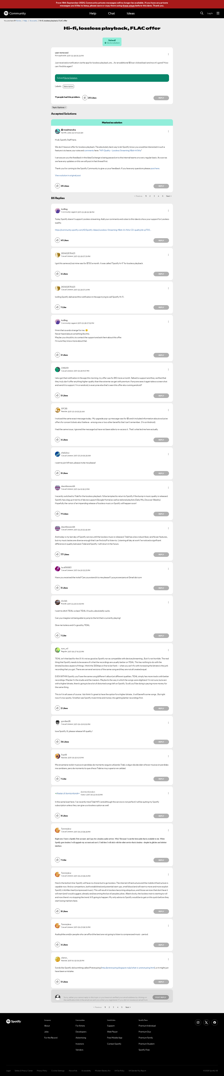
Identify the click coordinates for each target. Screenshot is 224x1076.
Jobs (46, 1031)
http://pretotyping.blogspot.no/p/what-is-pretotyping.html (128, 967)
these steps (128, 5)
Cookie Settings (58, 1070)
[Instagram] (198, 1022)
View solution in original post (68, 175)
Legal (8, 1070)
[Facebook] (215, 1022)
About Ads (73, 1070)
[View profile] (57, 131)
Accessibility (86, 1070)
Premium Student (147, 1043)
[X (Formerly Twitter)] (206, 1022)
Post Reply (160, 997)
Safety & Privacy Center (24, 1070)
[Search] (202, 13)
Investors (80, 1043)
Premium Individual (147, 1025)
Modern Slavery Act (102, 1070)
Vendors (79, 1049)
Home (18, 20)
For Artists (80, 1025)
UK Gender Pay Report (137, 1070)
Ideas (131, 13)
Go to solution (113, 42)
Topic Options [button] (58, 107)
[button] (168, 54)
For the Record (50, 1037)
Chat (111, 13)
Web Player (112, 1031)
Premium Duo (145, 1031)
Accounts (33, 20)
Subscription (68, 86)
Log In (210, 13)
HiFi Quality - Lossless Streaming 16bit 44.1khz (120, 150)
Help (92, 13)
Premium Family (146, 1037)
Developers (81, 1031)
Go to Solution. (71, 77)
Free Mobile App (114, 1037)
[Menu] (218, 13)
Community (17, 13)
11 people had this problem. (67, 97)
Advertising (81, 1037)
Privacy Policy (42, 1070)
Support (111, 1025)
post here (155, 168)
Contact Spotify (114, 1043)
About (47, 1025)
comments (89, 150)
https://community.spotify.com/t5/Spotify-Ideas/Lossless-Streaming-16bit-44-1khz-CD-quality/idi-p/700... (103, 229)
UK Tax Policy (119, 1070)
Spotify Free (144, 1049)
